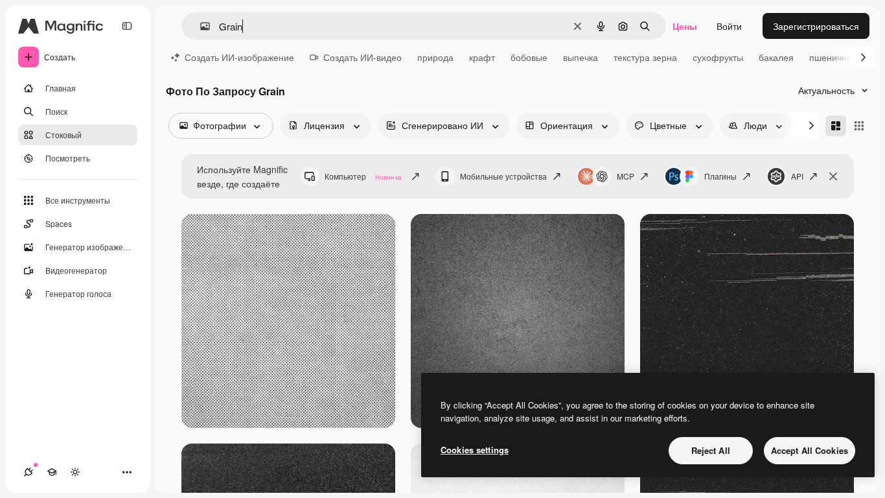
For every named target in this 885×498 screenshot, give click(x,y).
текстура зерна (645, 57)
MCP (625, 176)
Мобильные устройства (503, 176)
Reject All (710, 450)
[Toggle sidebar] (127, 26)
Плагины (720, 176)
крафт (482, 57)
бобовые (529, 57)
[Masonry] (835, 125)
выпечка (580, 57)
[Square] (859, 125)
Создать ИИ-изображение (239, 57)
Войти (729, 25)
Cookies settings (475, 450)
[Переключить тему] (75, 472)
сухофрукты (718, 57)
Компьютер (363, 176)
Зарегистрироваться (816, 25)
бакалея (776, 57)
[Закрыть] (833, 176)
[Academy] (51, 472)
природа (435, 57)
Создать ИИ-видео (362, 57)
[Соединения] (28, 472)
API (797, 176)
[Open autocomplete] (200, 26)
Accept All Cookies (809, 450)
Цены (684, 25)
